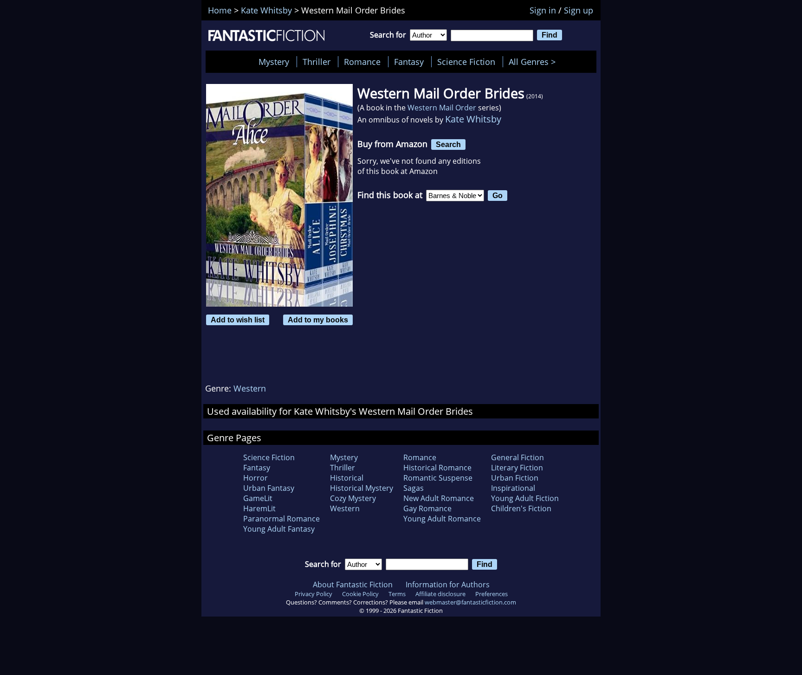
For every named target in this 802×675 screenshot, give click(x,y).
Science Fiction (466, 61)
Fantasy (409, 61)
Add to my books (318, 319)
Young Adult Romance (442, 519)
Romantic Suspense (437, 478)
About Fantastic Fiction (353, 584)
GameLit (257, 498)
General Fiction (517, 457)
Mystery (274, 61)
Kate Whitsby (473, 119)
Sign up (578, 10)
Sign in (543, 10)
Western (249, 388)
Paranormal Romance (281, 519)
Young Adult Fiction (525, 498)
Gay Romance (427, 508)
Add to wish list (238, 319)
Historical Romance (437, 468)
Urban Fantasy (268, 488)
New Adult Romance (438, 498)
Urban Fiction (514, 478)
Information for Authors (448, 584)
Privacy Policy (313, 594)
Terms (397, 594)
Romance (362, 61)
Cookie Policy (360, 594)
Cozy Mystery (353, 498)
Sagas (413, 488)
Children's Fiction (521, 508)
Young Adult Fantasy (279, 529)
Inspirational (513, 488)
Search (448, 144)
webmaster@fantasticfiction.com (470, 602)
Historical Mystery (361, 488)
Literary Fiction (517, 468)
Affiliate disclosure (440, 594)
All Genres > (534, 61)
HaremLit (259, 508)
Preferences (491, 594)
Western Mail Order (441, 108)
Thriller (316, 61)
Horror (255, 478)
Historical (346, 478)
